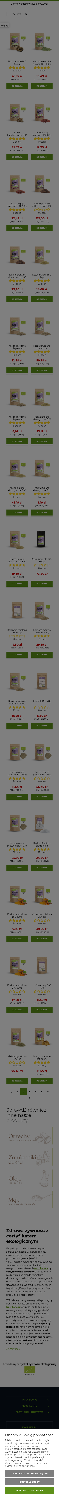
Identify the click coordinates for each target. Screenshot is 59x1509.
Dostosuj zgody (30, 1482)
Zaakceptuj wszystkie (29, 1490)
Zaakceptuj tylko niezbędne (29, 1473)
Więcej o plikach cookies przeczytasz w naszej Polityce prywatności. (26, 1464)
